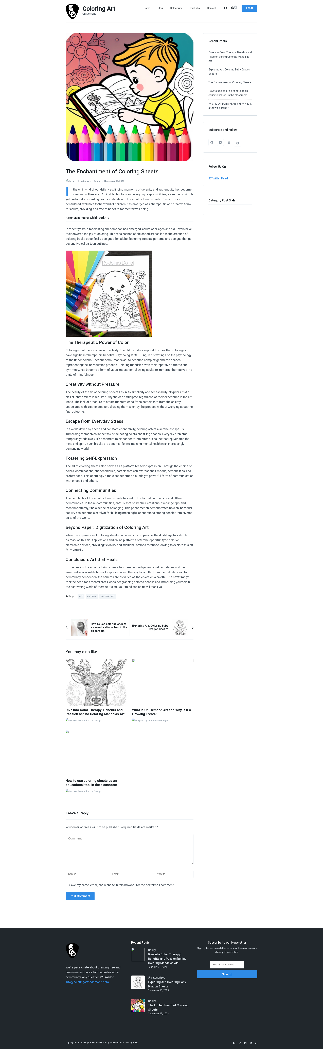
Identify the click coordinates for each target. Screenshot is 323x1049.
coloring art (107, 596)
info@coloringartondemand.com (87, 982)
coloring (92, 596)
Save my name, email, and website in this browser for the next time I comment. (121, 885)
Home (147, 8)
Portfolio (195, 8)
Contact (211, 8)
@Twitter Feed (218, 178)
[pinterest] (237, 143)
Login (249, 8)
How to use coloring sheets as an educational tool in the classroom (91, 783)
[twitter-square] (220, 142)
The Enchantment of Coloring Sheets (229, 82)
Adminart (86, 181)
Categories (176, 8)
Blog (160, 8)
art (81, 596)
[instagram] (229, 142)
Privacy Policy (131, 1042)
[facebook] (211, 142)
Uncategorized (156, 977)
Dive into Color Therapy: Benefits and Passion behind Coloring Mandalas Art (95, 712)
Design (97, 181)
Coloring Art (98, 8)
